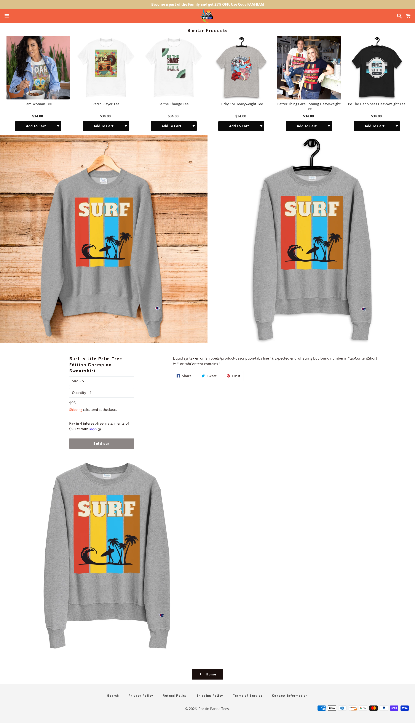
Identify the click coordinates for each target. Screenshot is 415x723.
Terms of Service (248, 695)
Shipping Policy (209, 695)
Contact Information (290, 695)
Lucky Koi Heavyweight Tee (241, 104)
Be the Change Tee (173, 104)
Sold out (101, 443)
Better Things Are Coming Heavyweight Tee (309, 106)
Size (75, 381)
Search (113, 695)
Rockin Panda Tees (213, 708)
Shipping (75, 409)
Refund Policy (175, 695)
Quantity (79, 392)
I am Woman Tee (38, 104)
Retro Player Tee (106, 104)
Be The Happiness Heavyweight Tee (376, 104)
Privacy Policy (141, 695)
